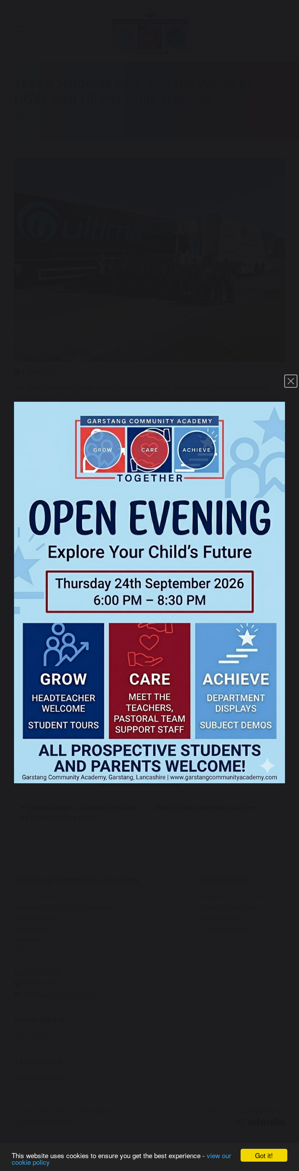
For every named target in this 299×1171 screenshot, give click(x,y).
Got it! (264, 1155)
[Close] (290, 381)
